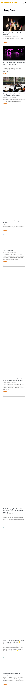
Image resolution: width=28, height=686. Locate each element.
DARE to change (8, 250)
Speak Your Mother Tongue (11, 673)
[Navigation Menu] (25, 2)
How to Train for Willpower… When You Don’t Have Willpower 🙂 (13, 641)
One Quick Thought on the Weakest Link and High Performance (14, 94)
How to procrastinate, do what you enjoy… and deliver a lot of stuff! (13, 379)
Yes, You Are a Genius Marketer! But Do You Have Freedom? (14, 63)
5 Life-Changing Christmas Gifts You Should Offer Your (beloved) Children (13, 510)
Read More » (5, 42)
